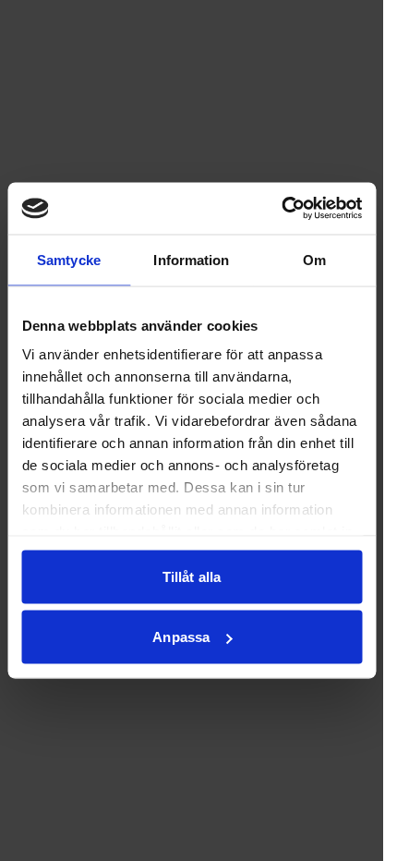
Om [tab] (314, 259)
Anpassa (181, 637)
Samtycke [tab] (69, 259)
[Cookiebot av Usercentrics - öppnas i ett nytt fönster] (281, 209)
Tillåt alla (191, 576)
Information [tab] (191, 259)
